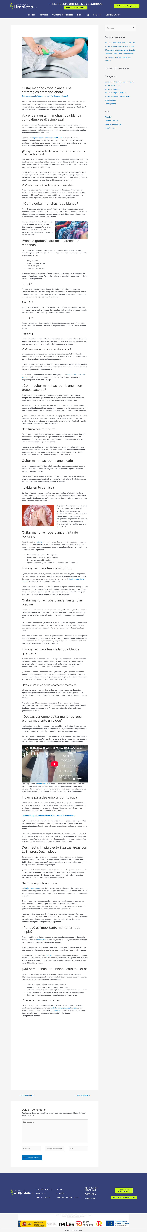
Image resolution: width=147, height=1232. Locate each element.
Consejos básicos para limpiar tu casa (119, 54)
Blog (79, 15)
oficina (39, 542)
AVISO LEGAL (91, 1194)
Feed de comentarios (113, 124)
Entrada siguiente (82, 1095)
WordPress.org (110, 128)
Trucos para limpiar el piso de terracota (120, 43)
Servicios (44, 15)
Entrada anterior (27, 1095)
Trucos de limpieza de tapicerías (117, 96)
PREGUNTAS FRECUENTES (68, 1197)
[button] (75, 7)
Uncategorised (110, 100)
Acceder (108, 117)
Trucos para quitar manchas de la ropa (119, 46)
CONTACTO (61, 1193)
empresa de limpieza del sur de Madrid (47, 138)
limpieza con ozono (31, 888)
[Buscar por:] (120, 28)
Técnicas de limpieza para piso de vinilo (120, 50)
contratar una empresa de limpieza (63, 1008)
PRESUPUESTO (43, 1197)
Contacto (97, 15)
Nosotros (31, 15)
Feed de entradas (111, 121)
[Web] (78, 1149)
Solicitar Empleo (113, 15)
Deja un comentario (29, 96)
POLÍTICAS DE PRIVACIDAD (91, 1189)
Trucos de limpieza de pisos (115, 93)
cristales (49, 955)
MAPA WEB (90, 1198)
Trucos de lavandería (113, 85)
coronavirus (41, 940)
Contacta (56, 1010)
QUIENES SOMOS (44, 1189)
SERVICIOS (40, 1193)
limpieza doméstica (43, 784)
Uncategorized (43, 96)
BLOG (59, 1189)
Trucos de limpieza (112, 89)
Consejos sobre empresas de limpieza (119, 82)
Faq (87, 15)
